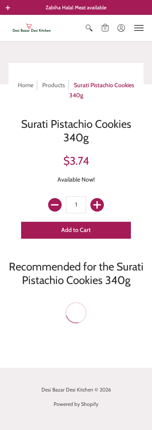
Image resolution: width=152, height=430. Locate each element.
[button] (8, 7)
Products (53, 85)
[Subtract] (55, 205)
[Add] (97, 205)
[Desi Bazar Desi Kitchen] (31, 28)
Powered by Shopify (76, 404)
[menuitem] (89, 28)
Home (25, 85)
